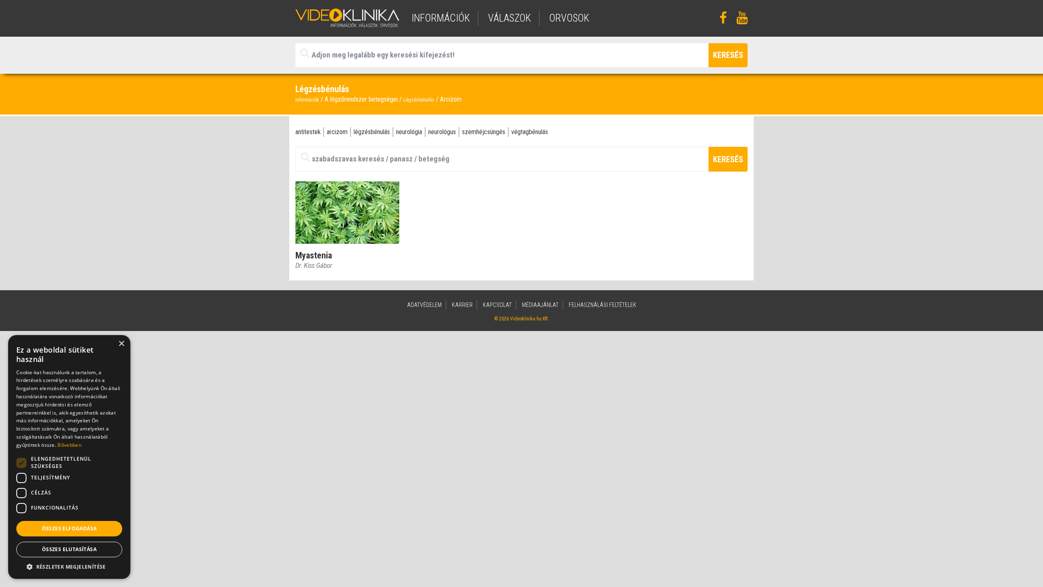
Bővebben (69, 444)
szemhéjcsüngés (483, 132)
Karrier (462, 305)
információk (440, 18)
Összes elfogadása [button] (69, 528)
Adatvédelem (424, 305)
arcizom (337, 132)
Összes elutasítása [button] (69, 549)
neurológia (409, 132)
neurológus (442, 132)
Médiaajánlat (540, 305)
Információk (307, 100)
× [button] (121, 344)
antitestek (308, 132)
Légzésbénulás (418, 100)
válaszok (509, 18)
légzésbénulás (372, 132)
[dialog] (69, 457)
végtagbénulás (529, 132)
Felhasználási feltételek (602, 305)
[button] (69, 567)
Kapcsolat (497, 305)
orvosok (569, 18)
